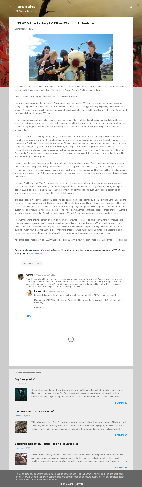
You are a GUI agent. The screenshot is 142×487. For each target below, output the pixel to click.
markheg (30, 275)
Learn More (66, 484)
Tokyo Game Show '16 (32, 263)
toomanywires (41, 291)
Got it (79, 484)
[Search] (131, 7)
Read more (121, 403)
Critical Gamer (35, 253)
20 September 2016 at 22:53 (46, 275)
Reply (29, 316)
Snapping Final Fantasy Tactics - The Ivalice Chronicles (46, 443)
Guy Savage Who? (25, 379)
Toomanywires (25, 6)
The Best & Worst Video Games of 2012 (37, 411)
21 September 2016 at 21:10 (60, 291)
